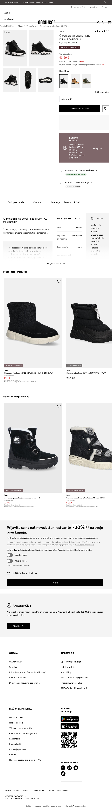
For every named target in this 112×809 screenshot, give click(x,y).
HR (16, 798)
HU (18, 798)
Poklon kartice (16, 744)
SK (29, 798)
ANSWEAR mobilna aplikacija (74, 688)
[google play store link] (70, 719)
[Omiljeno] (104, 22)
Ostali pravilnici (68, 667)
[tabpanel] (56, 236)
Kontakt (13, 754)
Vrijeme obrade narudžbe (20, 728)
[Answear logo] (47, 22)
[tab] (66, 202)
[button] (84, 99)
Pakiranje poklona (17, 749)
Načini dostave (16, 717)
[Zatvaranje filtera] (105, 2)
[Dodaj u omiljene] (106, 108)
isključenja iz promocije (85, 545)
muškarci (9, 19)
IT (20, 798)
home (7, 32)
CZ (11, 798)
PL (22, 798)
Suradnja (13, 667)
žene (7, 12)
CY (8, 798)
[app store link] (70, 726)
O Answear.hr (15, 661)
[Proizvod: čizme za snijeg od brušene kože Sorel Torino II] (33, 448)
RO (24, 798)
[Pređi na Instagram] (69, 767)
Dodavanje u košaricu (80, 108)
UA (31, 798)
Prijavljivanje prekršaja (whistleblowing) (27, 672)
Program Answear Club (71, 683)
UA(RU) (35, 798)
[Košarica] (109, 22)
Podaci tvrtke (39, 790)
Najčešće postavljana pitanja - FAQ (25, 760)
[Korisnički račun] (98, 22)
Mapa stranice (62, 790)
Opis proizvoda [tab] (16, 202)
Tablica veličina (102, 92)
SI (27, 798)
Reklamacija (14, 738)
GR (13, 798)
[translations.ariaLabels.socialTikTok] (63, 773)
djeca (7, 25)
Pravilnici (26, 790)
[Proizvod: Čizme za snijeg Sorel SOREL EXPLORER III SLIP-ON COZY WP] (33, 323)
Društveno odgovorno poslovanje (24, 683)
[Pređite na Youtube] (76, 767)
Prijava (55, 582)
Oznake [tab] (37, 202)
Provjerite (97, 148)
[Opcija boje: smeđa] (75, 81)
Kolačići (51, 790)
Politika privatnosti (18, 677)
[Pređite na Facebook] (63, 767)
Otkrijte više (18, 626)
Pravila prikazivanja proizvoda (74, 677)
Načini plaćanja (16, 722)
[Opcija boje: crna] (63, 81)
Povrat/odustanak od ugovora (23, 733)
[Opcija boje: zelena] (86, 81)
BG (6, 798)
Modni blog (66, 672)
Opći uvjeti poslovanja (71, 661)
